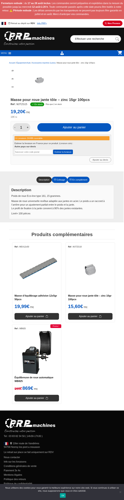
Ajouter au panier (74, 127)
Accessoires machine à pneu (44, 63)
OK (62, 495)
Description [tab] (44, 180)
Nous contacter (12, 457)
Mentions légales (13, 475)
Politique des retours (15, 479)
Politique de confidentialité (18, 483)
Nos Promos (113, 23)
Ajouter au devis (100, 160)
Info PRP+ (42, 23)
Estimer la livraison (63, 152)
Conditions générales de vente (20, 466)
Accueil (12, 63)
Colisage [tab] (60, 180)
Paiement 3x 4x (12, 470)
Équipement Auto (23, 63)
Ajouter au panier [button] (35, 316)
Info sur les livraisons (15, 461)
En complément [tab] (79, 180)
